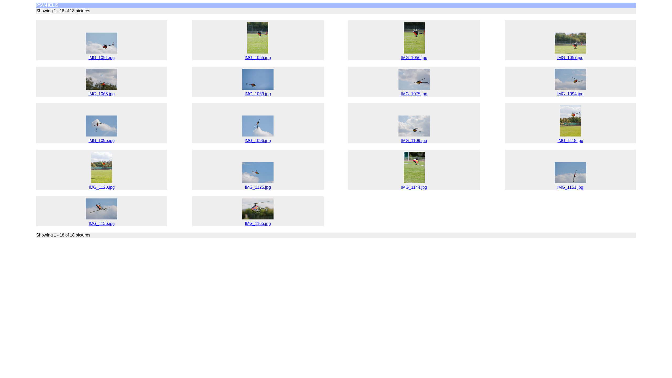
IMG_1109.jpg (414, 140)
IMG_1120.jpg (102, 187)
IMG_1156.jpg (102, 223)
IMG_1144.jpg (414, 187)
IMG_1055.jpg (258, 57)
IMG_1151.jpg (570, 187)
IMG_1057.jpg (570, 57)
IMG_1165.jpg (258, 223)
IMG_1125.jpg (258, 187)
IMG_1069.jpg (258, 94)
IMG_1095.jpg (101, 140)
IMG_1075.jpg (414, 94)
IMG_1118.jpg (570, 140)
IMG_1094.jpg (570, 94)
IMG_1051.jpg (101, 57)
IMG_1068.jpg (101, 94)
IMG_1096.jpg (258, 140)
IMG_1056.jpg (414, 57)
